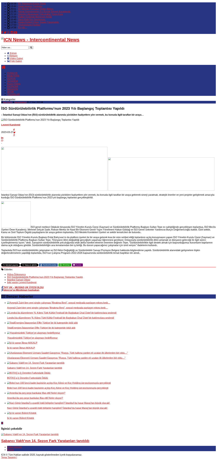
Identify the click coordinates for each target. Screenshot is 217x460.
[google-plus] (8, 32)
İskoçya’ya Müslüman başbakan (21, 290)
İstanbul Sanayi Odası (18, 280)
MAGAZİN (12, 89)
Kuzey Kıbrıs (13, 84)
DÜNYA (11, 78)
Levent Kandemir (10, 125)
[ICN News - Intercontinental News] (40, 39)
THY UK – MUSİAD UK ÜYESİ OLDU (23, 287)
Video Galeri (16, 58)
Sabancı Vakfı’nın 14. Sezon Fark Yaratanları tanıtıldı (45, 441)
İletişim (13, 56)
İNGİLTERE (13, 76)
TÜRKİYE (12, 73)
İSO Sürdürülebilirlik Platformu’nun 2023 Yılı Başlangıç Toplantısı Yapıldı (45, 277)
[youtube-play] (15, 32)
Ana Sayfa (7, 102)
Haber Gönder (14, 447)
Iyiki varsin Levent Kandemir (22, 282)
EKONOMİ (12, 86)
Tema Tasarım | (9, 457)
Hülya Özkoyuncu (16, 274)
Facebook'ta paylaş (49, 265)
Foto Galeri (16, 61)
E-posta (78, 265)
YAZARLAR (13, 94)
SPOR (10, 92)
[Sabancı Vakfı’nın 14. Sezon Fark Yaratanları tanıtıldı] (29, 434)
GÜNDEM (12, 81)
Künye (13, 53)
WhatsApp (66, 265)
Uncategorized (20, 102)
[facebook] (2, 32)
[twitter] (5, 32)
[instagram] (12, 32)
